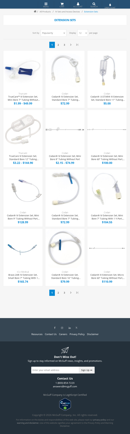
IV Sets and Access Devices (67, 11)
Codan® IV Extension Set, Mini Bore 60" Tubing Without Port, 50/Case (107, 158)
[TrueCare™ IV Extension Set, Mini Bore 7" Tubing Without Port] (23, 70)
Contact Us (51, 334)
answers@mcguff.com (65, 386)
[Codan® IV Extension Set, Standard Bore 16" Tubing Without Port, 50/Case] (65, 248)
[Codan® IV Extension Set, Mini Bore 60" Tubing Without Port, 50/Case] (107, 129)
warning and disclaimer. (28, 422)
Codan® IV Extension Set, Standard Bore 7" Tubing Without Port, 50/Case (65, 98)
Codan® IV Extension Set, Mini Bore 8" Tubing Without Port (65, 158)
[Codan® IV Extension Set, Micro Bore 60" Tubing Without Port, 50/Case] (107, 248)
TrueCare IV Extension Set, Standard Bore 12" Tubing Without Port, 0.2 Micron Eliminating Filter (23, 158)
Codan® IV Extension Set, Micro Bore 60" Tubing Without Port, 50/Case (107, 276)
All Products (45, 11)
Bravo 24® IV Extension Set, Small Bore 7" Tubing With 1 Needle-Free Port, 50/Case (23, 276)
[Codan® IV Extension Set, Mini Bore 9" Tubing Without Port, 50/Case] (23, 189)
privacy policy (99, 419)
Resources (36, 334)
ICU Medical (23, 271)
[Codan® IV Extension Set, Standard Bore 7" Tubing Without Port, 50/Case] (65, 70)
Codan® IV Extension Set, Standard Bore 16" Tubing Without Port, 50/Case (65, 276)
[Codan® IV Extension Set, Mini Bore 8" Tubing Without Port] (65, 129)
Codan (65, 93)
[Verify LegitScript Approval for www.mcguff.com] (65, 409)
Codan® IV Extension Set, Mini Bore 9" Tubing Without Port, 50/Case (23, 217)
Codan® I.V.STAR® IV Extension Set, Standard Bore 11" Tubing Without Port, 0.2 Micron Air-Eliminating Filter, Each (107, 98)
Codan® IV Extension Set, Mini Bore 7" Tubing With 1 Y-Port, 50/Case (107, 217)
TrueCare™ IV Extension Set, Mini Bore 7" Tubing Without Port (23, 98)
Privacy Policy (77, 334)
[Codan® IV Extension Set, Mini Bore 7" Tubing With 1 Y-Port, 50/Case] (107, 189)
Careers (63, 334)
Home (33, 11)
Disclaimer (93, 334)
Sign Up (85, 370)
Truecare (23, 93)
